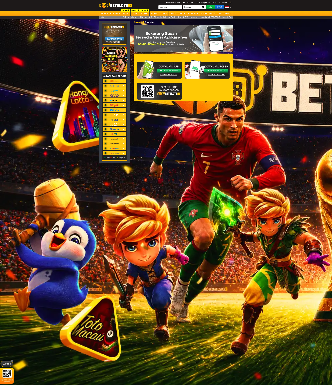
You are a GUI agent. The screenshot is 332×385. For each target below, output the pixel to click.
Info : (103, 17)
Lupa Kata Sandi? (220, 2)
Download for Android (170, 71)
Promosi (228, 13)
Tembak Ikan (206, 13)
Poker (164, 13)
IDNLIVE (144, 13)
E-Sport (126, 13)
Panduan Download (168, 75)
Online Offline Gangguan (115, 157)
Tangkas (195, 13)
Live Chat (189, 2)
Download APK (174, 2)
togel (173, 13)
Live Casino (184, 13)
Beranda (104, 13)
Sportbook (115, 13)
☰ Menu (7, 363)
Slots (135, 13)
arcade (154, 13)
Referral (218, 13)
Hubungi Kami (204, 2)
